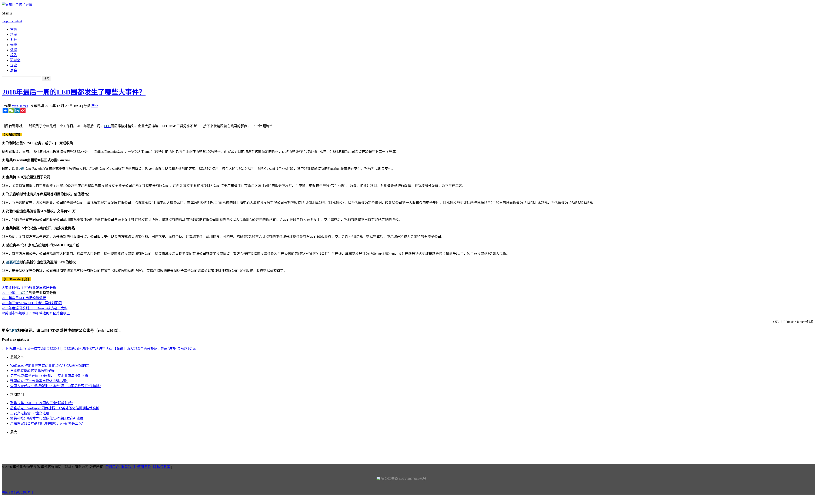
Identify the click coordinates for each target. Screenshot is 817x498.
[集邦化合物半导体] (17, 4)
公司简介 (112, 467)
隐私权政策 (161, 467)
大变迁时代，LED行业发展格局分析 (29, 288)
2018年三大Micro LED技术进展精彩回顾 (32, 303)
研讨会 (15, 60)
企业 (13, 65)
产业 (94, 106)
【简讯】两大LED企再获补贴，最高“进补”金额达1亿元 (156, 348)
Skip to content (12, 21)
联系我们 (128, 467)
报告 (13, 55)
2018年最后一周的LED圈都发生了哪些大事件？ (74, 92)
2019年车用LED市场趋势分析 (24, 298)
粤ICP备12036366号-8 (18, 492)
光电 (13, 45)
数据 (13, 50)
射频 (13, 39)
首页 (13, 29)
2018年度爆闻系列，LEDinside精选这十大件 (34, 308)
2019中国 (8, 293)
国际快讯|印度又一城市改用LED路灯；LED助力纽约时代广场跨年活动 (57, 348)
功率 (13, 34)
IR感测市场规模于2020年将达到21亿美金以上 (36, 313)
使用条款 (144, 467)
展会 (13, 70)
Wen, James (20, 106)
